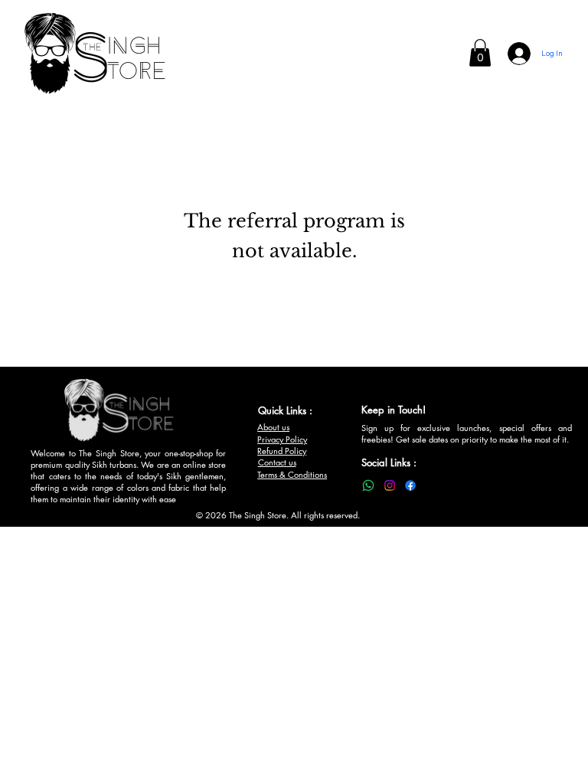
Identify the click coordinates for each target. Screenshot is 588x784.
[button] (480, 53)
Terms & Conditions (292, 474)
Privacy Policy (282, 439)
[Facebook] (410, 485)
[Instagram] (390, 485)
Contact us (277, 462)
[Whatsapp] (368, 485)
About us (273, 427)
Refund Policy (281, 450)
